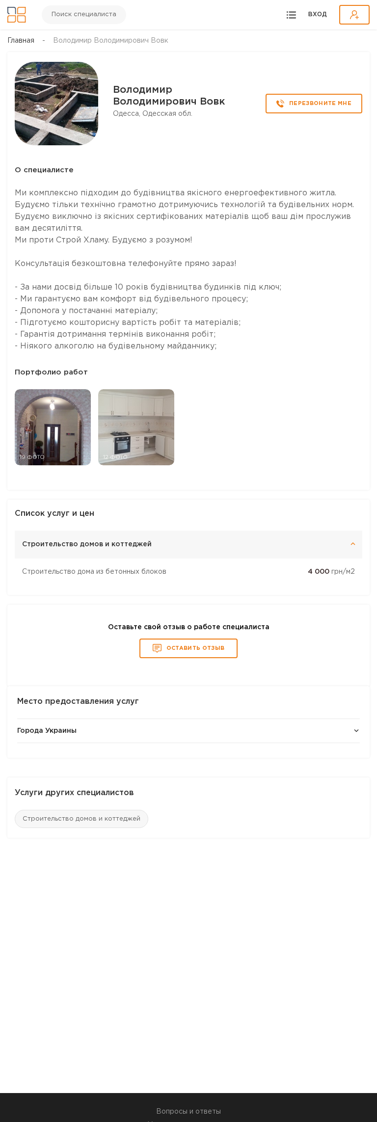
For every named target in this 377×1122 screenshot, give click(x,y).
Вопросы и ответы (188, 1112)
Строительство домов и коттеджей (81, 819)
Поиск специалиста (84, 14)
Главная (20, 41)
